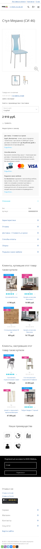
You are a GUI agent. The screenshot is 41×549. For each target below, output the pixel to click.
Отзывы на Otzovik (8, 496)
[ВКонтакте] (11, 546)
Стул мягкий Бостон (11, 297)
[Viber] (5, 546)
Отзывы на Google (7, 493)
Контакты (30, 2)
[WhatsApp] (2, 546)
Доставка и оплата (19, 2)
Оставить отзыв (18, 96)
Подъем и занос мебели (12, 252)
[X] (17, 546)
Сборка (5, 245)
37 (16, 294)
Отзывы (5, 226)
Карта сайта (8, 531)
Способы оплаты (9, 239)
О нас (38, 2)
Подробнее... (8, 147)
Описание (6, 201)
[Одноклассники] (14, 546)
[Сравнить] (11, 292)
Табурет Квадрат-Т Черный (29, 410)
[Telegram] (8, 546)
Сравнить (8, 123)
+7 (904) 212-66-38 (16, 7)
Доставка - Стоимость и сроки (14, 233)
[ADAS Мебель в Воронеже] (5, 9)
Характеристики (9, 220)
